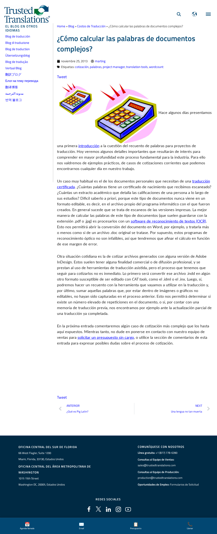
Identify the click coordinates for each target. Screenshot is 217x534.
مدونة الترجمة (14, 93)
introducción (88, 146)
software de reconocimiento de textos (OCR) (168, 221)
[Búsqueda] (178, 14)
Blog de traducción (17, 36)
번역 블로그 (13, 99)
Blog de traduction (17, 49)
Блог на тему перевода (21, 80)
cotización (82, 66)
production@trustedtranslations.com (160, 478)
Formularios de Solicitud (184, 484)
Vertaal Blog (13, 68)
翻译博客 (11, 87)
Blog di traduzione (17, 42)
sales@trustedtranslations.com (157, 465)
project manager (114, 66)
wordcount (156, 66)
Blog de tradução (16, 61)
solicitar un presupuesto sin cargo (106, 338)
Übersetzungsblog (17, 55)
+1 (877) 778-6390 (166, 453)
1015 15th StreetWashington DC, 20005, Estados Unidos (41, 481)
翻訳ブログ (13, 74)
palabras (96, 66)
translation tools (137, 66)
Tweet (62, 77)
